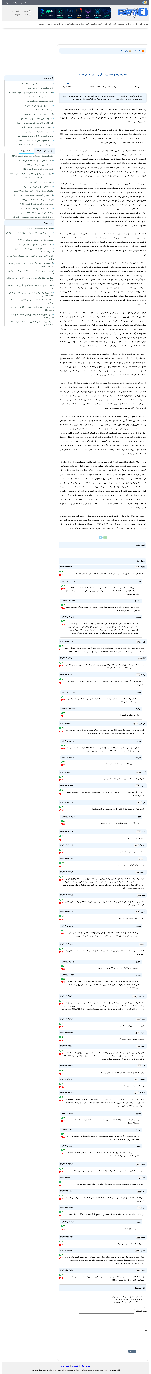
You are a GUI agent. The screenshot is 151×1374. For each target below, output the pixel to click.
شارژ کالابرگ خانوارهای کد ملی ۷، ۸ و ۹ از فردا (35, 123)
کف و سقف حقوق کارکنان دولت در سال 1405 (35, 144)
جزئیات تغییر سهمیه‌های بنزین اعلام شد (37, 186)
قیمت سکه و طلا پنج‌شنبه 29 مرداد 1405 (37, 208)
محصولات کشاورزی (69, 24)
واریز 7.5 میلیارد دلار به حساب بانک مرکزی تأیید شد (33, 217)
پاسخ (137, 567)
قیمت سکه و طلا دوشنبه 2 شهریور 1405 (37, 169)
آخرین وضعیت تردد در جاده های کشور (38, 114)
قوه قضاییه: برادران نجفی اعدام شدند (38, 228)
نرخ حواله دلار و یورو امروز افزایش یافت (37, 127)
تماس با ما (7, 2)
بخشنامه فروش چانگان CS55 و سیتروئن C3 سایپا (33, 191)
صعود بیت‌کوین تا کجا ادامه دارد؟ (40, 96)
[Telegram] (101, 538)
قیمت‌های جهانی (52, 24)
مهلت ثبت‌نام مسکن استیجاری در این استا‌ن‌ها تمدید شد (31, 92)
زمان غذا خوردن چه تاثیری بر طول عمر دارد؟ (36, 244)
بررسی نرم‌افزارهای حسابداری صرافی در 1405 (35, 240)
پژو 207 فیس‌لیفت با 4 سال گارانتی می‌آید (36, 164)
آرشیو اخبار (125, 50)
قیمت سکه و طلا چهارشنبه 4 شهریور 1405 (36, 204)
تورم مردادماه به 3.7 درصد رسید (40, 88)
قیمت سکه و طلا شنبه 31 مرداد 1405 (38, 177)
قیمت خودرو (123, 24)
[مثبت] (60, 571)
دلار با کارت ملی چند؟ (44, 109)
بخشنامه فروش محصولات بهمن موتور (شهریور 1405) (32, 156)
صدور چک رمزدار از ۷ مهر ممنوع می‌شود (37, 131)
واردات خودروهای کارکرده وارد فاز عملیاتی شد (35, 136)
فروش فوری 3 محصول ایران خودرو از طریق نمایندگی (32, 195)
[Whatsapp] (105, 538)
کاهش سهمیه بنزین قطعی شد (41, 182)
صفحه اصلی (24, 2)
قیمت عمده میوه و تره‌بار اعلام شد (40, 101)
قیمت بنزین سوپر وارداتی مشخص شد (38, 105)
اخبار (145, 24)
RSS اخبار (138, 50)
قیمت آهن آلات (110, 24)
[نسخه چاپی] (68, 83)
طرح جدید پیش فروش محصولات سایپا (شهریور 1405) (31, 173)
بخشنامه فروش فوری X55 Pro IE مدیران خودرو (34, 140)
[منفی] (60, 574)
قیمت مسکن (96, 24)
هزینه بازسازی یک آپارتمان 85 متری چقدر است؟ (34, 160)
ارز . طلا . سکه (136, 24)
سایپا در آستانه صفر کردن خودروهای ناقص (36, 83)
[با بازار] (74, 13)
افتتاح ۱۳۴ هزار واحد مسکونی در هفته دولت (36, 118)
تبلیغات (15, 2)
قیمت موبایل (84, 24)
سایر (41, 24)
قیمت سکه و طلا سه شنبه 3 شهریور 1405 (37, 199)
